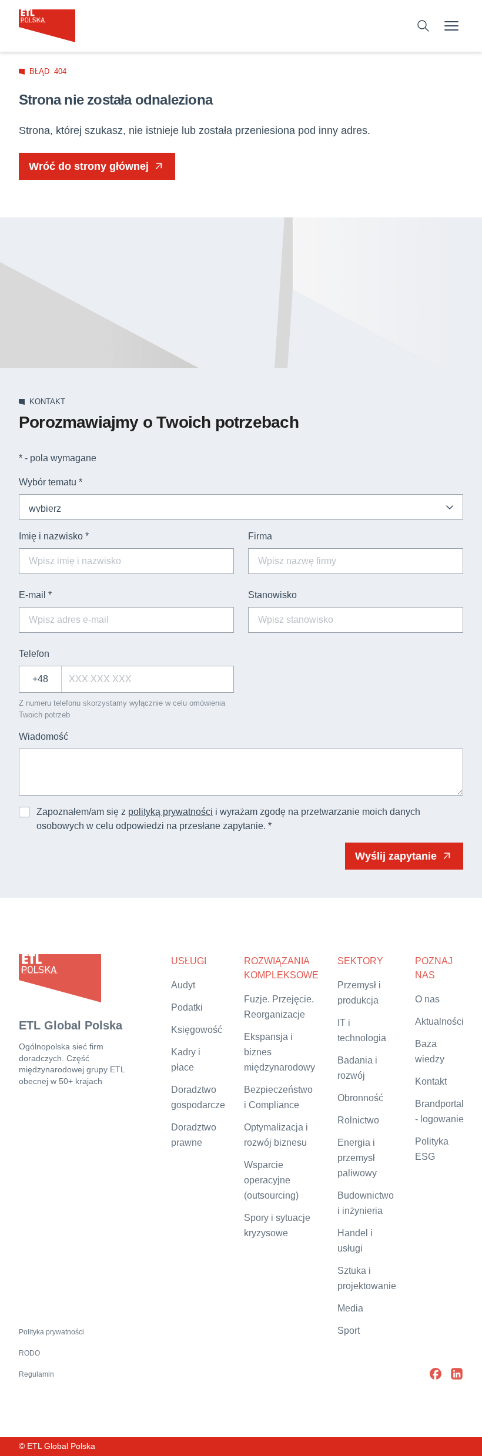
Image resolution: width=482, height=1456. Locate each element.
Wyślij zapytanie (396, 856)
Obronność (360, 1098)
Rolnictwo (358, 1120)
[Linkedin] (457, 1374)
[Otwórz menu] (451, 25)
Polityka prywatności (51, 1332)
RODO (29, 1353)
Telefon (34, 654)
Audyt (183, 985)
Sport (348, 1331)
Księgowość (196, 1030)
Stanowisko (272, 595)
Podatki (187, 1007)
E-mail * (35, 595)
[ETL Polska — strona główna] (47, 25)
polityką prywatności (170, 812)
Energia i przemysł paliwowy (357, 1158)
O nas (427, 999)
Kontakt (431, 1081)
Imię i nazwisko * (54, 536)
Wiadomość (43, 737)
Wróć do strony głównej (89, 166)
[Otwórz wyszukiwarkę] (423, 26)
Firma (260, 536)
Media (350, 1308)
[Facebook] (436, 1374)
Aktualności (439, 1021)
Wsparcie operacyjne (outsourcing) (271, 1180)
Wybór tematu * (50, 482)
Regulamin (36, 1374)
